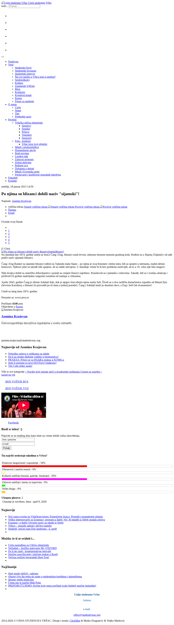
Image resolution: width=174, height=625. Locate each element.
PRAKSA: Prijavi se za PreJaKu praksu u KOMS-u (36, 359)
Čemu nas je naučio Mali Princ (24, 582)
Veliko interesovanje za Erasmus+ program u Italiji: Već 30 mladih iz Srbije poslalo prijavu (56, 519)
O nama (12, 104)
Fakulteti (13, 177)
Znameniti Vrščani (25, 86)
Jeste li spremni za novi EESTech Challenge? (32, 362)
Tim (17, 113)
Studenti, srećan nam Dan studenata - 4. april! (32, 528)
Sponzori (26, 138)
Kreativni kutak (23, 95)
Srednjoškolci (22, 79)
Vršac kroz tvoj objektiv (34, 144)
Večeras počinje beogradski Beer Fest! (28, 557)
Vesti (10, 64)
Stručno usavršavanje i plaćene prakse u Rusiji (33, 554)
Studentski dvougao (25, 70)
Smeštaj (26, 128)
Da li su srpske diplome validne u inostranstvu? (33, 356)
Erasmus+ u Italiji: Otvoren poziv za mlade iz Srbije (36, 522)
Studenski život (23, 67)
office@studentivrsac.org (87, 614)
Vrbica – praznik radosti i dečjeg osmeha (30, 525)
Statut (18, 110)
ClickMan (74, 620)
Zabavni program (24, 159)
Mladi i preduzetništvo (27, 147)
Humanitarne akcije (25, 150)
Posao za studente (24, 101)
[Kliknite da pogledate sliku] (32, 251)
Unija (18, 107)
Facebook (13, 422)
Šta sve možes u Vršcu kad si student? (35, 76)
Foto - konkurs (23, 141)
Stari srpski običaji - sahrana (23, 573)
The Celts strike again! (20, 365)
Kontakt (12, 180)
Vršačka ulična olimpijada (29, 122)
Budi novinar (22, 153)
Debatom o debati (24, 168)
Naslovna (13, 61)
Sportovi (26, 125)
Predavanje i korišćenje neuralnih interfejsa (38, 174)
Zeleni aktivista (23, 162)
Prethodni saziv (23, 116)
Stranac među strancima (21, 579)
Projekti (12, 119)
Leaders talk (21, 156)
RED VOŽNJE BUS (16, 381)
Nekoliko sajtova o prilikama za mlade (28, 353)
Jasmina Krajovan (21, 201)
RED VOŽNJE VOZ (17, 388)
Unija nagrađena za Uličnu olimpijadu (28, 545)
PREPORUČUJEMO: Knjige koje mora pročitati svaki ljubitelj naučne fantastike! (52, 585)
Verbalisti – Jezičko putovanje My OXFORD (32, 548)
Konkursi (20, 92)
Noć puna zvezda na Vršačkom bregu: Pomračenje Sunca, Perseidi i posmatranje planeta (55, 516)
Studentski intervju (25, 73)
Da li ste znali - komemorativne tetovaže (29, 551)
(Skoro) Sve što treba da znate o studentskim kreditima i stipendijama (45, 576)
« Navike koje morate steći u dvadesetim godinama (52, 371)
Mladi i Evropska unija (27, 171)
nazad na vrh (8, 374)
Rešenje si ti (21, 165)
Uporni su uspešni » (91, 371)
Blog (17, 89)
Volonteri (27, 134)
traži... (4, 6)
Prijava (25, 131)
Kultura (19, 83)
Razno (18, 98)
